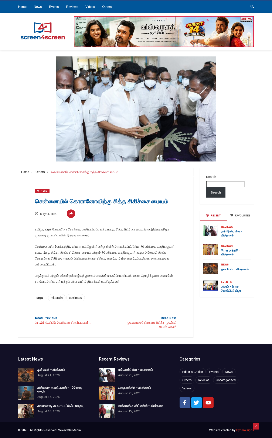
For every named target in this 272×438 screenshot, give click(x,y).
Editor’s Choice (192, 371)
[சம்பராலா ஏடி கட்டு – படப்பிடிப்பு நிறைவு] (26, 411)
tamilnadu (75, 297)
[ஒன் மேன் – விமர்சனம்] (26, 375)
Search (211, 176)
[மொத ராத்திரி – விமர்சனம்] (107, 393)
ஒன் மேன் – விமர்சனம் (235, 269)
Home (22, 6)
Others (107, 6)
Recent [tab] (215, 215)
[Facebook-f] (185, 402)
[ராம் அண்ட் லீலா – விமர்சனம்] (107, 375)
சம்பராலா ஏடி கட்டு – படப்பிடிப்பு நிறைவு (60, 406)
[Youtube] (208, 402)
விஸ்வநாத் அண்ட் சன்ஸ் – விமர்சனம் (140, 406)
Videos (90, 6)
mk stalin (57, 297)
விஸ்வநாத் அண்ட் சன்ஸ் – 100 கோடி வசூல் (59, 390)
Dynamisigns (245, 430)
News (38, 6)
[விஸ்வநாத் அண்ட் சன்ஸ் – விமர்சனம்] (107, 411)
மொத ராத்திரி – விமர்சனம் (231, 252)
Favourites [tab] (242, 215)
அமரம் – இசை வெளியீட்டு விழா (231, 288)
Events (54, 6)
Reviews (72, 6)
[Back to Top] (256, 426)
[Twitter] (196, 402)
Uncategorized (226, 380)
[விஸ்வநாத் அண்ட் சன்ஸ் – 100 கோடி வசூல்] (26, 393)
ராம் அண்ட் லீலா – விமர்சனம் (231, 233)
